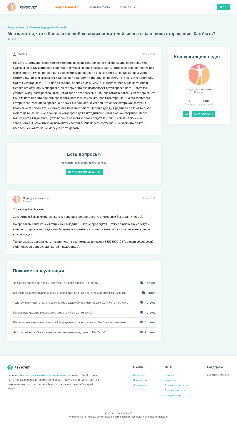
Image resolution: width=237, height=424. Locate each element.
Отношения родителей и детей (48, 27)
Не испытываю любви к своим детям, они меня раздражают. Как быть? (59, 332)
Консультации (16, 27)
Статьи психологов (175, 390)
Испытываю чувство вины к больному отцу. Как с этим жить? (52, 312)
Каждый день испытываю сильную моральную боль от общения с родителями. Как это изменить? (70, 293)
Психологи (171, 380)
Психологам (140, 380)
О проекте (139, 375)
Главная (169, 375)
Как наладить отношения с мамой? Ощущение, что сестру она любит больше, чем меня (69, 322)
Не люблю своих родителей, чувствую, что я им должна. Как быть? (56, 283)
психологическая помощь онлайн (44, 375)
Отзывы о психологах (177, 385)
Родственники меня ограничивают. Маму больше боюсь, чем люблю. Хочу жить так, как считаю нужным (70, 302)
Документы (139, 385)
